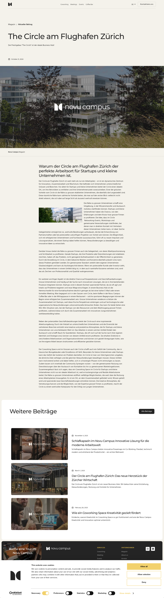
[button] (134, 4)
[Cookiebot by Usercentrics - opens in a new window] (15, 593)
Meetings (73, 4)
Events (81, 4)
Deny (144, 582)
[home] (10, 4)
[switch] (69, 593)
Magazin (124, 551)
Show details (125, 593)
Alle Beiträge (146, 411)
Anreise (124, 558)
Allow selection (144, 574)
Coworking (64, 4)
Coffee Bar (89, 4)
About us (124, 555)
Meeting (100, 555)
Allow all (144, 566)
